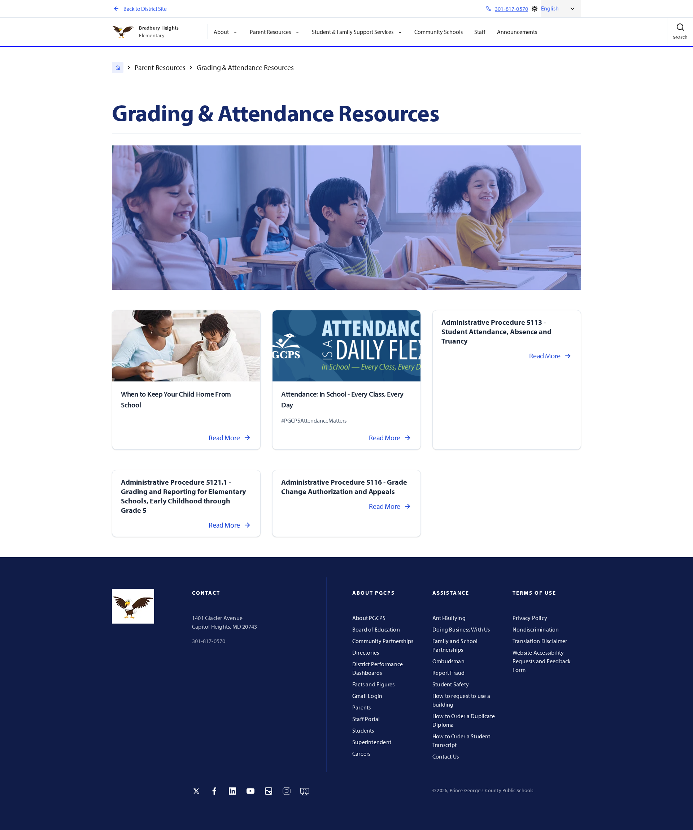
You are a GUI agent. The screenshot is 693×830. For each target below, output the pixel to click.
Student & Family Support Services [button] (353, 31)
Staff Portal (366, 718)
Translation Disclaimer (540, 641)
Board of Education (376, 629)
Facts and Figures (373, 684)
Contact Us (445, 756)
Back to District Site (144, 8)
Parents (361, 707)
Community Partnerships (383, 641)
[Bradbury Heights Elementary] (117, 67)
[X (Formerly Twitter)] (196, 791)
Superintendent (371, 742)
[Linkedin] (232, 791)
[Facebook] (214, 791)
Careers (361, 753)
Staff (479, 31)
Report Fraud (448, 672)
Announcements (517, 31)
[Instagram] (286, 791)
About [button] (221, 31)
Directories (365, 652)
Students (363, 730)
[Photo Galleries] (268, 791)
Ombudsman (448, 661)
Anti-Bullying (449, 617)
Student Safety (450, 684)
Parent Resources (160, 67)
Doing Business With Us (461, 629)
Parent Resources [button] (270, 31)
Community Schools (438, 31)
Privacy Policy (530, 617)
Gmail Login (367, 695)
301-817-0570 (209, 641)
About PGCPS (368, 617)
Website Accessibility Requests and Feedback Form (542, 661)
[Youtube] (250, 791)
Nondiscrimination (536, 629)
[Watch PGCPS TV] (304, 791)
